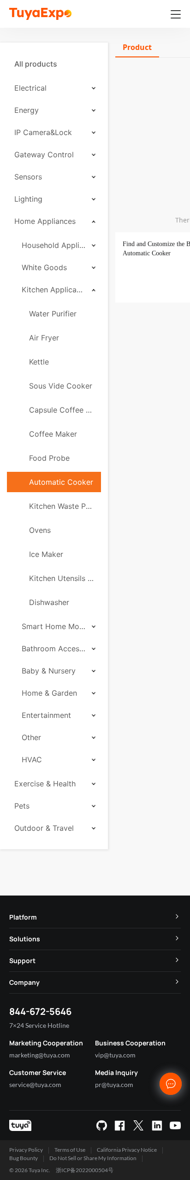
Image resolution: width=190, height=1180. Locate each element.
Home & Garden (49, 693)
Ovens (40, 530)
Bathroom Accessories (53, 648)
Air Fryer (44, 337)
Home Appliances (45, 221)
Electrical (30, 88)
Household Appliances (53, 245)
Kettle (39, 361)
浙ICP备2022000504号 (84, 1170)
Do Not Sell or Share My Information (93, 1158)
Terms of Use (69, 1149)
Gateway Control (44, 154)
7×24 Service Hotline (39, 1025)
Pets (22, 805)
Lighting (28, 199)
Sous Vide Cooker (60, 385)
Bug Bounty (23, 1158)
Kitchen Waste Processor (61, 506)
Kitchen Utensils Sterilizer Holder (61, 578)
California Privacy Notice (127, 1149)
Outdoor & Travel (44, 828)
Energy (26, 110)
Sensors (28, 176)
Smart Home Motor (53, 626)
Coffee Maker (53, 434)
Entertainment (46, 715)
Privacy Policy (26, 1149)
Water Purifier (53, 313)
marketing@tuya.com (39, 1055)
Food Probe (49, 458)
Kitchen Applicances (53, 289)
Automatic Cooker (61, 482)
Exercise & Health (45, 783)
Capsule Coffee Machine (61, 409)
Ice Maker (46, 554)
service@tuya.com (35, 1084)
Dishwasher (49, 602)
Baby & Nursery (49, 670)
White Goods (44, 267)
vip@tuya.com (115, 1055)
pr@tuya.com (114, 1084)
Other (31, 737)
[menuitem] (54, 64)
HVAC (32, 759)
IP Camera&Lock (43, 132)
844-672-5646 (40, 1011)
